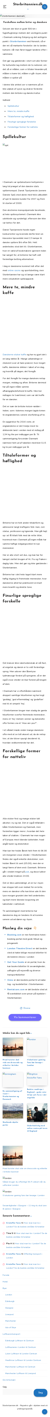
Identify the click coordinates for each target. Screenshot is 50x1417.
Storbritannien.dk (28, 4)
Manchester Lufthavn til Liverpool (20, 1373)
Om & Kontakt (9, 1380)
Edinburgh (10, 1301)
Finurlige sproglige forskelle (22, 121)
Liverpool (9, 1314)
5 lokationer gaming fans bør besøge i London (36, 1062)
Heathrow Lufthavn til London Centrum (23, 1360)
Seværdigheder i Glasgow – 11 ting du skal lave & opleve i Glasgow (25, 1207)
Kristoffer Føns (13, 1223)
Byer (5, 1288)
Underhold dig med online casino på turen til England (37, 1128)
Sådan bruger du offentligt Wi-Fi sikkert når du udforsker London (24, 1183)
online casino (14, 270)
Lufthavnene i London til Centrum (20, 1347)
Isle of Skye (10, 1327)
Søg (5, 1386)
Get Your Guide (15, 962)
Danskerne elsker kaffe (14, 354)
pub (27, 871)
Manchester (10, 1321)
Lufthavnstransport (11, 1334)
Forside (6, 1275)
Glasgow (9, 1308)
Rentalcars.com (16, 989)
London (8, 1294)
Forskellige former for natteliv (23, 127)
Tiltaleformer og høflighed (21, 116)
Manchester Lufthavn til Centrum (20, 1367)
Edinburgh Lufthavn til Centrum (19, 1340)
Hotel (5, 1281)
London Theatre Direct (20, 948)
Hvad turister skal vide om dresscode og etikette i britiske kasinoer (25, 1170)
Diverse (26, 1008)
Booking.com (14, 934)
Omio (10, 980)
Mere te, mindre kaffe (18, 111)
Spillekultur (13, 106)
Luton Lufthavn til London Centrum (21, 1353)
